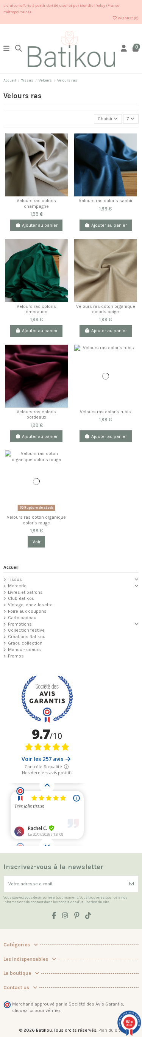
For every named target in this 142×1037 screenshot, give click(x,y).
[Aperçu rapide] (62, 169)
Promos (16, 656)
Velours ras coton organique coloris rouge (36, 520)
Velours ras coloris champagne (36, 203)
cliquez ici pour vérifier (36, 1010)
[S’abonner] (131, 884)
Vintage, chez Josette (30, 604)
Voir (37, 541)
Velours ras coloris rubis (105, 411)
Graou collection (25, 643)
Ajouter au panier (40, 225)
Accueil (11, 567)
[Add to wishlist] (62, 156)
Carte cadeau (22, 617)
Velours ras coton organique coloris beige (105, 309)
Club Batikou (21, 598)
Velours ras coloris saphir (106, 200)
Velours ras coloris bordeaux (36, 414)
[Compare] (62, 144)
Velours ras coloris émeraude (36, 309)
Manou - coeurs (24, 649)
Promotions (20, 624)
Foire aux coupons (27, 611)
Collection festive (26, 630)
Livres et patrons (25, 592)
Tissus (15, 579)
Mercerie (17, 585)
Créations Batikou (26, 636)
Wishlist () (128, 18)
